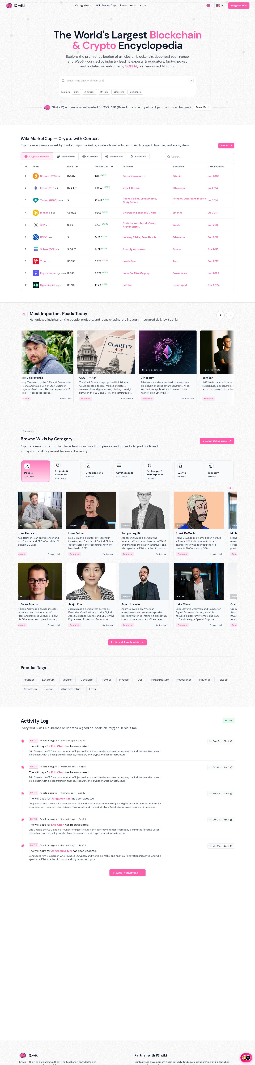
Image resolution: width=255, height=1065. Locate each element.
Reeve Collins (131, 198)
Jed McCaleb (147, 223)
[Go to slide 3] (233, 488)
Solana (177, 249)
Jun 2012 (213, 225)
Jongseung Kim (61, 851)
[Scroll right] (230, 315)
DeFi (76, 91)
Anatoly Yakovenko (134, 249)
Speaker (67, 679)
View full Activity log (125, 872)
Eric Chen (57, 746)
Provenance (180, 273)
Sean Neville (149, 237)
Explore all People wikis (125, 642)
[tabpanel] (127, 227)
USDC (43, 237)
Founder (29, 679)
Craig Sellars (130, 202)
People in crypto (48, 740)
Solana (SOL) (47, 249)
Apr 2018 (213, 249)
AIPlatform (30, 689)
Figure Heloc (48, 273)
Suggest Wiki (239, 5)
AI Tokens (89, 91)
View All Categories (215, 440)
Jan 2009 (213, 176)
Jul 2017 (213, 212)
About (144, 5)
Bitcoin (104, 91)
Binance (45, 212)
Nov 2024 (214, 285)
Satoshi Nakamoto (134, 176)
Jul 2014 (213, 188)
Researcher (184, 679)
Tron (43, 261)
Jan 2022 (213, 273)
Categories (82, 5)
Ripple (176, 225)
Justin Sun (129, 261)
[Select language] (219, 5)
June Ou (128, 273)
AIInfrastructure (71, 689)
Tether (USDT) (48, 200)
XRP (42, 225)
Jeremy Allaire (132, 237)
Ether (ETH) (47, 188)
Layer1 (93, 689)
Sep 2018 (213, 237)
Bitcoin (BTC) (48, 176)
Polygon (177, 198)
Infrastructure (160, 679)
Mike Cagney (142, 273)
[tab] (37, 156)
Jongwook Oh (60, 798)
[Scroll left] (220, 315)
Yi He (153, 212)
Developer (87, 679)
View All (224, 145)
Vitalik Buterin (131, 188)
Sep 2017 (213, 261)
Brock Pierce (148, 198)
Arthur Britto (131, 226)
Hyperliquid (47, 285)
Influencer (205, 679)
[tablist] (85, 156)
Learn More (187, 107)
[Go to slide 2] (230, 488)
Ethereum (119, 91)
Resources (126, 5)
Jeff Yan (127, 285)
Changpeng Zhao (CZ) (136, 212)
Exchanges (135, 91)
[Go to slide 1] (227, 488)
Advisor (106, 679)
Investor (124, 679)
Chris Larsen (130, 223)
